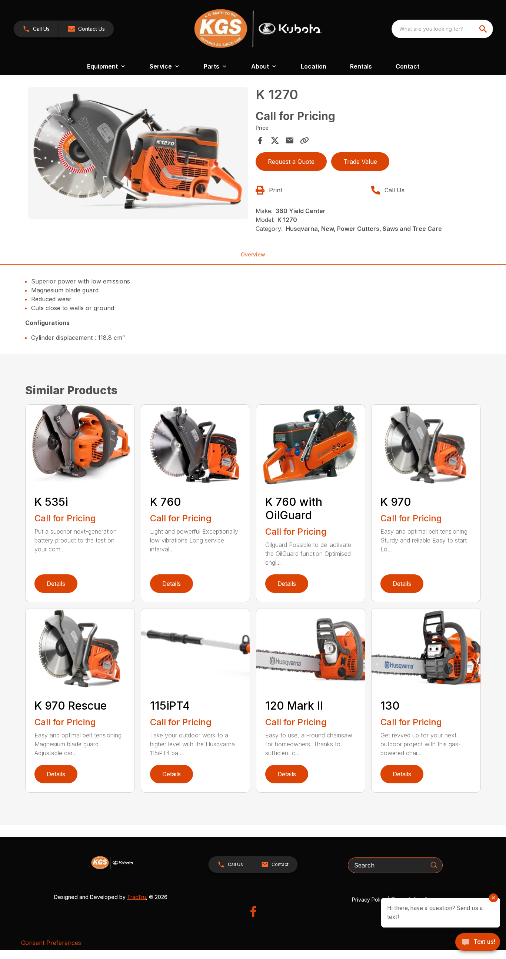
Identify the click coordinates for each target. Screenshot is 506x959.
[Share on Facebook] (260, 140)
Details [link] (56, 583)
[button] (36, 28)
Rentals (361, 66)
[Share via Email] (289, 140)
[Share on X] (274, 140)
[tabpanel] (138, 154)
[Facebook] (253, 911)
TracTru (136, 897)
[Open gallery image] (138, 153)
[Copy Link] (304, 140)
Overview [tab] (253, 254)
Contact (407, 66)
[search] (484, 28)
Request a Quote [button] (291, 161)
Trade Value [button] (360, 161)
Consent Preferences (51, 942)
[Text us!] (477, 943)
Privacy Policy (369, 899)
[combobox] (442, 29)
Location (313, 66)
